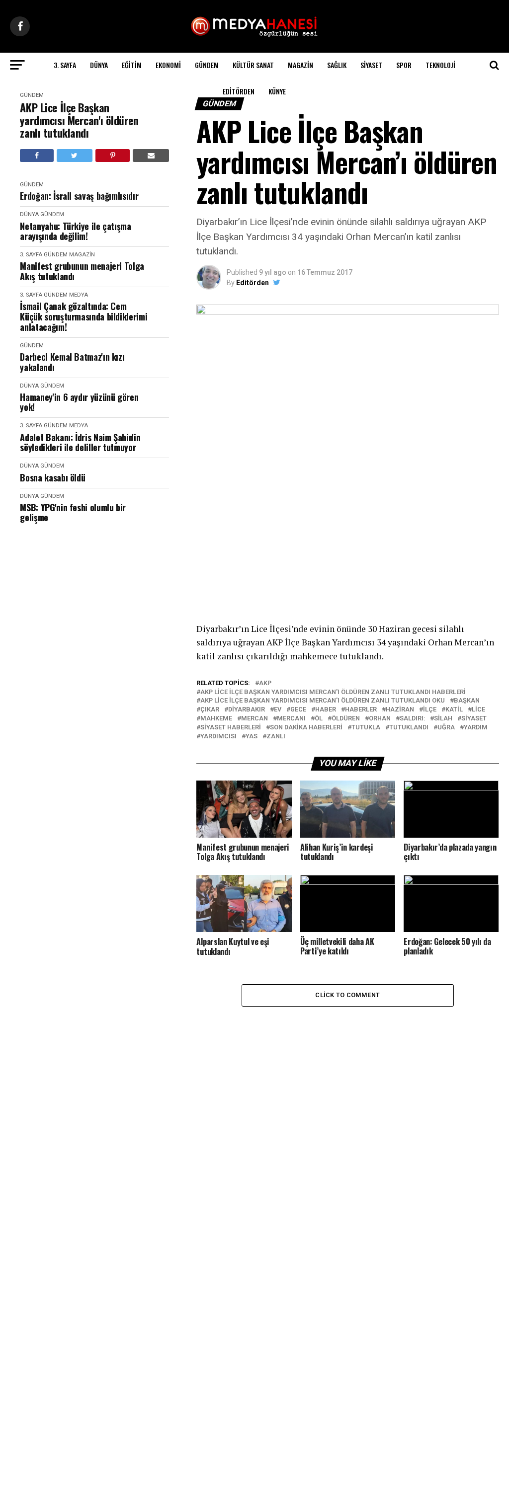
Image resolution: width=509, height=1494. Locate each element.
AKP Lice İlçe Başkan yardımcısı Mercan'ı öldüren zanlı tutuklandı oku (322, 701)
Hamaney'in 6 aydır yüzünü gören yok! (79, 402)
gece (298, 710)
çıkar (209, 710)
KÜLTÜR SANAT (253, 65)
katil (454, 710)
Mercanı (291, 718)
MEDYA (78, 295)
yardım (476, 727)
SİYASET (371, 65)
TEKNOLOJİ (440, 65)
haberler (361, 710)
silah (443, 718)
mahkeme (216, 718)
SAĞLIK (336, 65)
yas (251, 736)
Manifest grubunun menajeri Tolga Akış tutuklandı (82, 271)
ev (277, 710)
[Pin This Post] (112, 155)
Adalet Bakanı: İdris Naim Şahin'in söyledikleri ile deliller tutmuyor (80, 442)
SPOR (404, 65)
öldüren (346, 718)
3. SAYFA (65, 65)
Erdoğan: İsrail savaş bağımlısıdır (79, 196)
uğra (446, 727)
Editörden (238, 91)
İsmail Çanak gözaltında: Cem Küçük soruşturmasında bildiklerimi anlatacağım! (83, 316)
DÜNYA (99, 65)
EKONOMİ (168, 65)
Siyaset (474, 718)
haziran (400, 710)
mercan (254, 718)
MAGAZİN (300, 65)
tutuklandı (408, 727)
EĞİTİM (132, 65)
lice (478, 710)
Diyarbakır (246, 710)
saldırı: (412, 718)
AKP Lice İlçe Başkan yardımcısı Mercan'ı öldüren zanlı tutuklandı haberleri (333, 692)
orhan (380, 718)
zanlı (275, 736)
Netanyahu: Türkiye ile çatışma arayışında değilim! (75, 231)
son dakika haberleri (306, 727)
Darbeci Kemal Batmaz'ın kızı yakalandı (72, 362)
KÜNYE (277, 91)
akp (265, 683)
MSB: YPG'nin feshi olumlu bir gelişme (73, 512)
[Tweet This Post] (74, 155)
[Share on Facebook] (36, 155)
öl (319, 718)
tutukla (365, 727)
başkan (467, 701)
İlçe (429, 710)
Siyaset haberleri (230, 727)
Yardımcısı (218, 736)
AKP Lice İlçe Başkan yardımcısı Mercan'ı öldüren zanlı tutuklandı (79, 120)
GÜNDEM (207, 65)
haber (325, 710)
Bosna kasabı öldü (52, 477)
